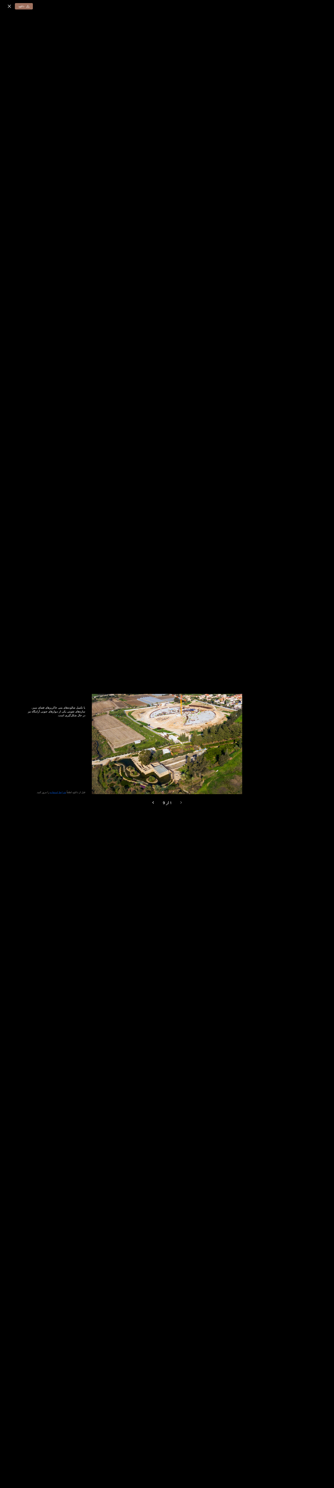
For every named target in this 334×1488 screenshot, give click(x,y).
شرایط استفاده (58, 792)
